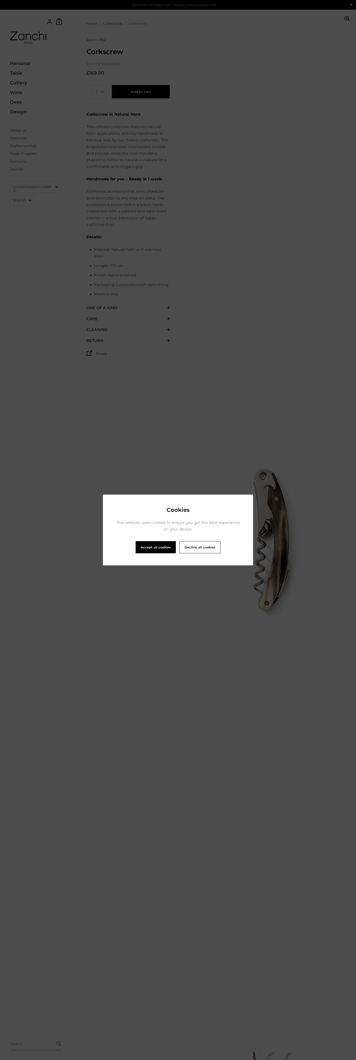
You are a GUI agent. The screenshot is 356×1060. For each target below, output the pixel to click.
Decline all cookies (200, 547)
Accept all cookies (156, 547)
